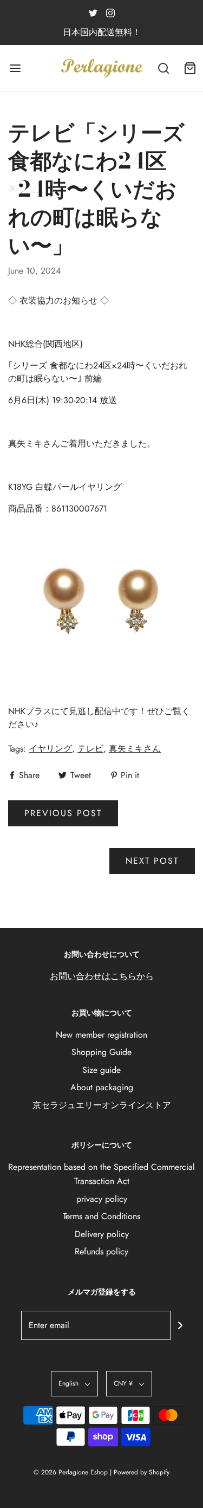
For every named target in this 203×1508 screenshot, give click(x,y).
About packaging (101, 1087)
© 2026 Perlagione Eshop (71, 1472)
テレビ (90, 748)
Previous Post (63, 813)
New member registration (101, 1034)
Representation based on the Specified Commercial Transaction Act (101, 1174)
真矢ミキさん (135, 748)
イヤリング (50, 748)
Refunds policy (101, 1251)
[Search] (163, 68)
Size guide (101, 1070)
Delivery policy (102, 1234)
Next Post (152, 861)
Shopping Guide (101, 1052)
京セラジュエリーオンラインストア (101, 1105)
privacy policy (101, 1199)
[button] (74, 1383)
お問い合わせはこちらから (102, 976)
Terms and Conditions (101, 1216)
